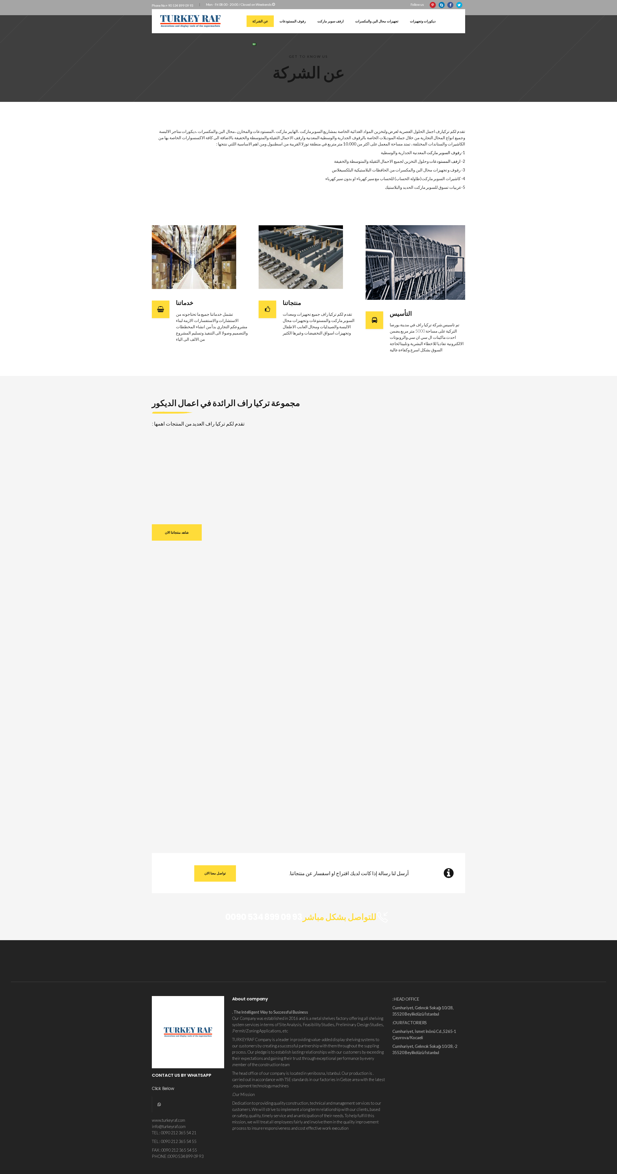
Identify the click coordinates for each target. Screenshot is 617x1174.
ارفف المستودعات (445, 161)
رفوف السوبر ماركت (444, 152)
